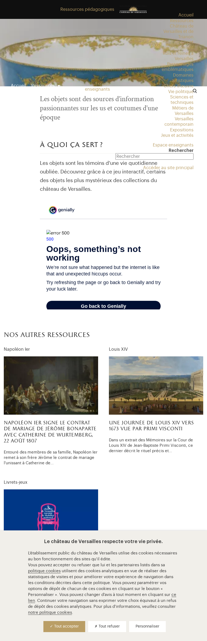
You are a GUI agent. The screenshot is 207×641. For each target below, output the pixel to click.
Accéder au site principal (168, 168)
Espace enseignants (173, 145)
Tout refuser (109, 626)
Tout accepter (66, 626)
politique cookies (44, 571)
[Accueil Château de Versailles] (133, 9)
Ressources (43, 86)
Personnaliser (147, 626)
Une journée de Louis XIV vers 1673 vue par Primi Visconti (151, 426)
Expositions (182, 130)
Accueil (18, 86)
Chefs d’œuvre (179, 86)
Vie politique (181, 92)
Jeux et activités (177, 135)
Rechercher (181, 150)
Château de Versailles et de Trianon (178, 31)
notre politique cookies (50, 613)
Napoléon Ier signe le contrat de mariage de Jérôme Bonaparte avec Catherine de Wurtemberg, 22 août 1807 (50, 432)
